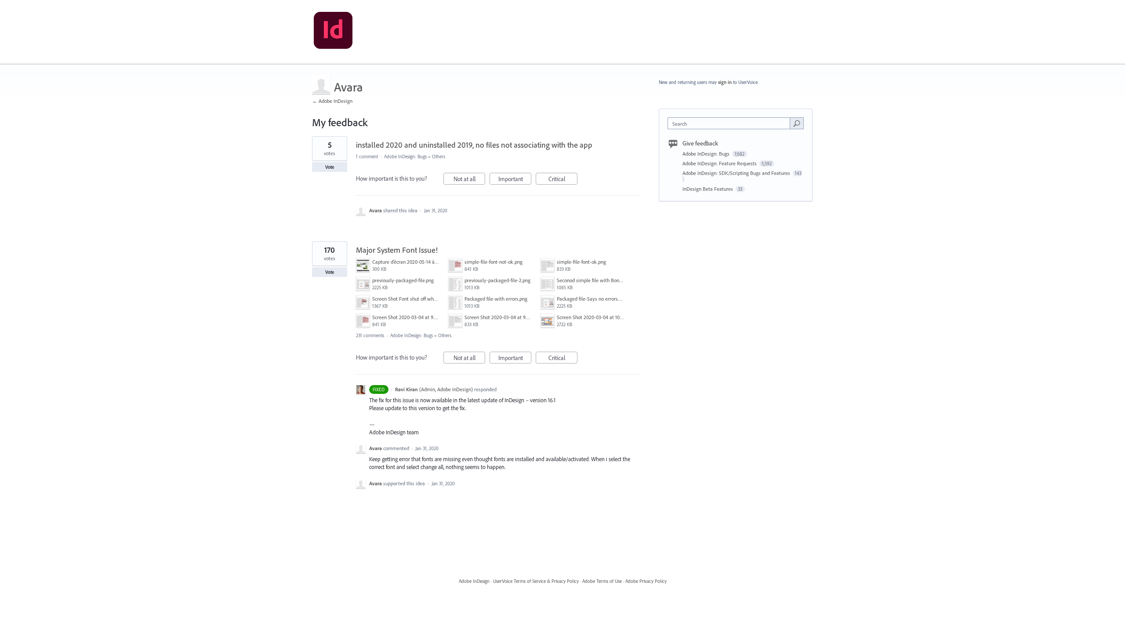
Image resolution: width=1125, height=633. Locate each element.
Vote (329, 167)
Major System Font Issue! (397, 250)
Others (438, 156)
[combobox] (731, 123)
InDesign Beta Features (708, 189)
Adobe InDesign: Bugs (405, 156)
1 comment (367, 156)
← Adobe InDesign (332, 101)
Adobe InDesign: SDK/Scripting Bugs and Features (736, 173)
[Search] (797, 123)
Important (514, 180)
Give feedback (700, 143)
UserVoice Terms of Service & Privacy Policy (536, 581)
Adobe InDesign (474, 581)
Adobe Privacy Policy (646, 581)
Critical (562, 180)
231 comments (370, 335)
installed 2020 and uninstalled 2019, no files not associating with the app (474, 145)
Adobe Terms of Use (602, 581)
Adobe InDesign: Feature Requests (720, 163)
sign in (725, 82)
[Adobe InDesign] (333, 32)
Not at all (469, 180)
